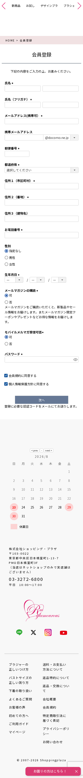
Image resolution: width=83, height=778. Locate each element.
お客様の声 (17, 707)
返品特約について (56, 677)
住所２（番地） (17, 197)
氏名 (10, 83)
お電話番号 (14, 229)
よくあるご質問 (20, 699)
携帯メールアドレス (19, 132)
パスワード (14, 354)
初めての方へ (19, 715)
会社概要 (49, 699)
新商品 (16, 6)
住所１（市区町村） (20, 180)
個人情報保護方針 (21, 384)
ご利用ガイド (19, 724)
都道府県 (13, 164)
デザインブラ (49, 6)
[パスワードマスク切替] (75, 359)
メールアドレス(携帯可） (24, 115)
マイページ (17, 732)
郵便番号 (13, 148)
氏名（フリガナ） (19, 99)
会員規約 (15, 375)
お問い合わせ (53, 742)
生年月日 (13, 274)
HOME (10, 40)
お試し (30, 6)
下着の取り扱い (20, 690)
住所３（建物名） (17, 213)
